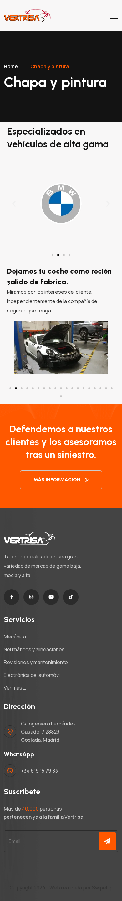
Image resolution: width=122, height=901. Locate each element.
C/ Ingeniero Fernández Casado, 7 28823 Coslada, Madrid (48, 731)
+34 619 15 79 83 (39, 770)
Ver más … (15, 687)
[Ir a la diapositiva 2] (58, 255)
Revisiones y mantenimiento (36, 662)
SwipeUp (102, 887)
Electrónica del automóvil (32, 675)
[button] (14, 204)
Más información (56, 480)
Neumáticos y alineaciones (34, 649)
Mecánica (15, 636)
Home (11, 66)
